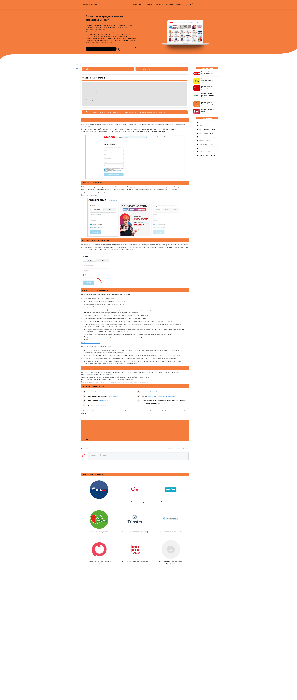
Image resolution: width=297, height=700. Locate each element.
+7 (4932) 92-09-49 (112, 396)
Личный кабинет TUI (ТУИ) (135, 493)
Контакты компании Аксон (92, 104)
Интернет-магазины (206, 133)
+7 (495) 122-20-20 (145, 69)
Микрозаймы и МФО (206, 144)
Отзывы (186, 449)
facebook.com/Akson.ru (154, 392)
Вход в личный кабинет (91, 88)
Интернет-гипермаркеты (207, 129)
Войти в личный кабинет (91, 195)
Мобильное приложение (91, 100)
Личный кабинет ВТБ (99, 493)
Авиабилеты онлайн (206, 122)
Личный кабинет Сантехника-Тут (171, 523)
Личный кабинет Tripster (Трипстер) (135, 523)
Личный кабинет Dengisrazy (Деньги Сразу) (207, 95)
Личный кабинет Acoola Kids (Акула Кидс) (171, 493)
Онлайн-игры (203, 148)
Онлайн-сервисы (205, 151)
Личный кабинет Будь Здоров (99, 523)
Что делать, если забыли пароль (94, 92)
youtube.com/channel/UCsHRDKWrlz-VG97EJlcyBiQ (161, 396)
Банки (201, 125)
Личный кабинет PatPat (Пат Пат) (99, 553)
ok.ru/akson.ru (102, 405)
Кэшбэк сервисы (205, 140)
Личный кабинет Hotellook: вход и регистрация (171, 553)
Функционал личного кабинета (93, 96)
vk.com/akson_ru (103, 400)
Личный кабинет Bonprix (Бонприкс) (135, 553)
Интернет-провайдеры (207, 137)
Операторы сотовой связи (208, 155)
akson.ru (88, 69)
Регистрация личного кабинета (93, 84)
